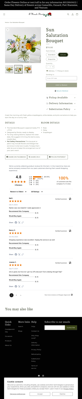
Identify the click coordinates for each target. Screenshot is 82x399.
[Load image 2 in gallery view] (18, 69)
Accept (40, 394)
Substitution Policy (35, 360)
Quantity (49, 63)
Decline (62, 394)
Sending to (53, 75)
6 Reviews (21, 185)
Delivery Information (35, 344)
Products (8, 341)
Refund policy (36, 354)
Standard (51, 55)
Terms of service (34, 367)
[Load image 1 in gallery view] (9, 69)
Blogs (20, 331)
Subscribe (71, 327)
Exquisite (51, 59)
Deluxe (63, 55)
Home (7, 22)
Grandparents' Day (10, 330)
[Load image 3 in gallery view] (28, 69)
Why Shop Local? (35, 337)
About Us (8, 345)
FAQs (33, 326)
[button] (4, 14)
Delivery (51, 71)
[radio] (41, 177)
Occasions (8, 336)
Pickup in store (62, 71)
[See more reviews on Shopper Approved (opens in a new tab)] (23, 223)
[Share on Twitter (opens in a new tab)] (19, 222)
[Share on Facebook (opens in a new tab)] (16, 223)
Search (20, 326)
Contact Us (35, 331)
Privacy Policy (69, 389)
